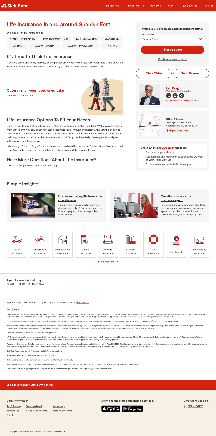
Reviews (155, 5)
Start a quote (172, 49)
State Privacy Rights (62, 411)
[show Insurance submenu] (120, 5)
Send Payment (191, 73)
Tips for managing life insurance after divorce (80, 198)
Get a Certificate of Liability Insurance (182, 101)
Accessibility (59, 406)
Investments (136, 5)
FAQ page (52, 165)
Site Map (11, 415)
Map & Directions (178, 130)
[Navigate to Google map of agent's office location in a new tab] (181, 95)
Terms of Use (13, 411)
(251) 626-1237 (190, 5)
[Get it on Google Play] (132, 408)
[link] (15, 6)
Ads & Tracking (14, 406)
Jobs (170, 5)
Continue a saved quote (172, 59)
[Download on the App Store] (110, 408)
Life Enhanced (165, 148)
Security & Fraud (34, 406)
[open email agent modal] (175, 96)
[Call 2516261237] (168, 95)
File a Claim (154, 73)
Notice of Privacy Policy (37, 411)
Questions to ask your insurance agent (176, 198)
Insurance (112, 5)
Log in (209, 5)
